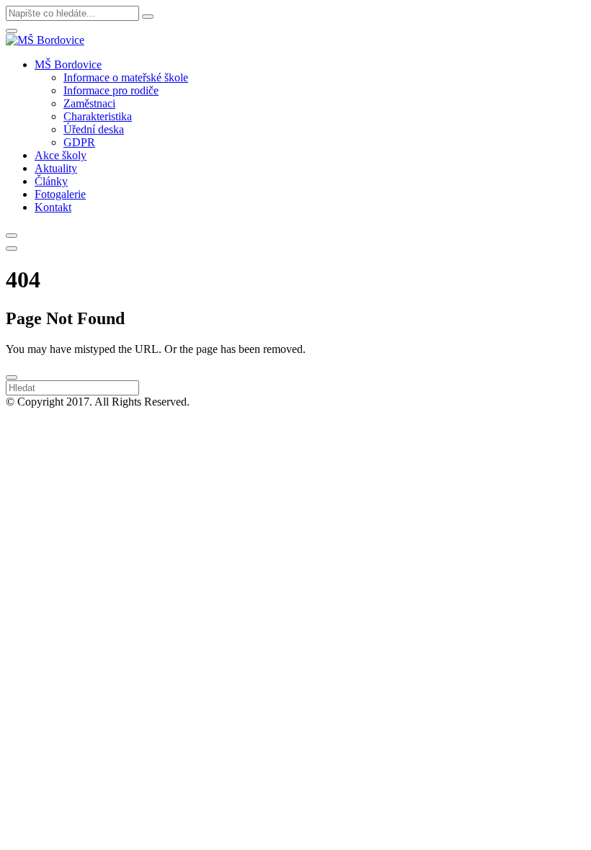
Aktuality (56, 168)
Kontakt (53, 207)
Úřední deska (93, 129)
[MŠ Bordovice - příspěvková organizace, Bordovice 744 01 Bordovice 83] (45, 40)
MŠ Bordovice (68, 64)
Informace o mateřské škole (125, 77)
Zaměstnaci (89, 103)
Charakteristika (97, 116)
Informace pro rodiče (111, 90)
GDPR (79, 142)
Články (51, 181)
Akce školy (60, 155)
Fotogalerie (60, 194)
